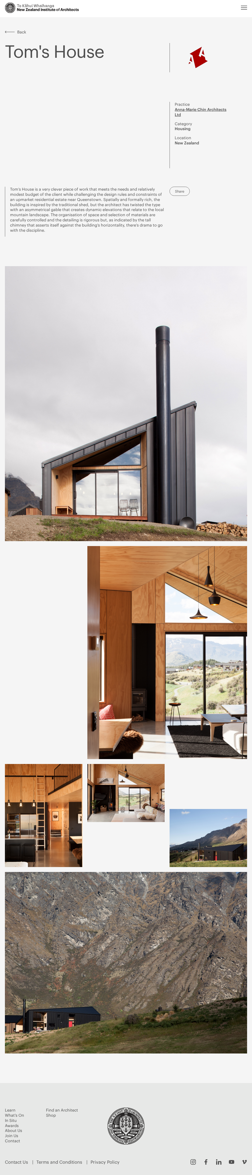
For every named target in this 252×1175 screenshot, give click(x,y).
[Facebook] (206, 1162)
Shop (51, 1115)
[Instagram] (193, 1162)
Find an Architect (62, 1110)
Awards (12, 1125)
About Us (13, 1130)
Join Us (11, 1135)
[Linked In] (218, 1162)
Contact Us (16, 1162)
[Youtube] (231, 1162)
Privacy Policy (105, 1162)
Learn (10, 1110)
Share (179, 191)
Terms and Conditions (59, 1162)
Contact (12, 1140)
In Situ (11, 1120)
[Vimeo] (244, 1162)
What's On (14, 1115)
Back (21, 32)
